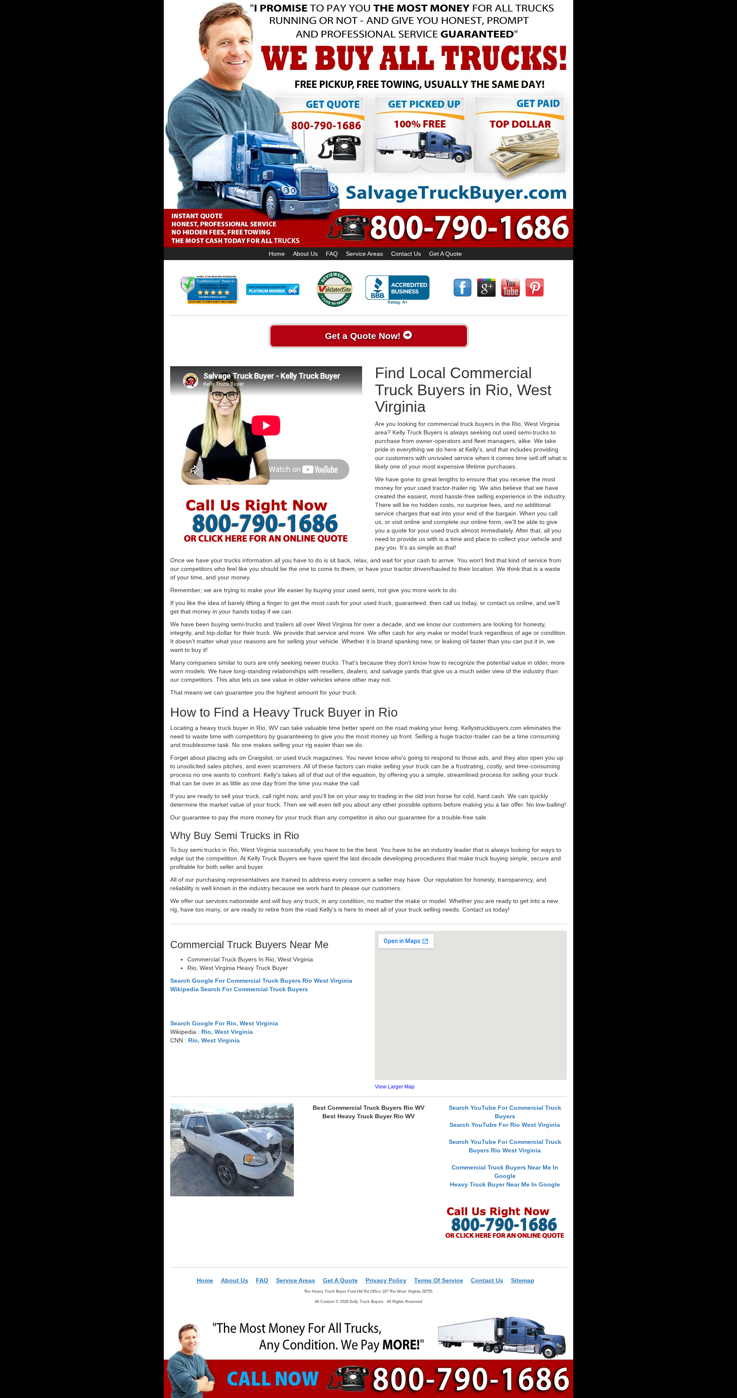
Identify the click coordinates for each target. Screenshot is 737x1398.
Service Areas (364, 253)
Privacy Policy (386, 1280)
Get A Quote (445, 253)
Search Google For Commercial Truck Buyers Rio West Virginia (261, 980)
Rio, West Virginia (227, 1031)
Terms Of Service (438, 1280)
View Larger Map (395, 1087)
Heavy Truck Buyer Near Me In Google (505, 1184)
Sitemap (522, 1280)
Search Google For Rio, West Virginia (224, 1023)
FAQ (332, 253)
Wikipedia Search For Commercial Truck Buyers (239, 989)
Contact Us (406, 253)
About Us (305, 253)
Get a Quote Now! (364, 336)
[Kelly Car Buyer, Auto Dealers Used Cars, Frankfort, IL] (397, 290)
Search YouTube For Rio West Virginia (505, 1124)
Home (277, 253)
